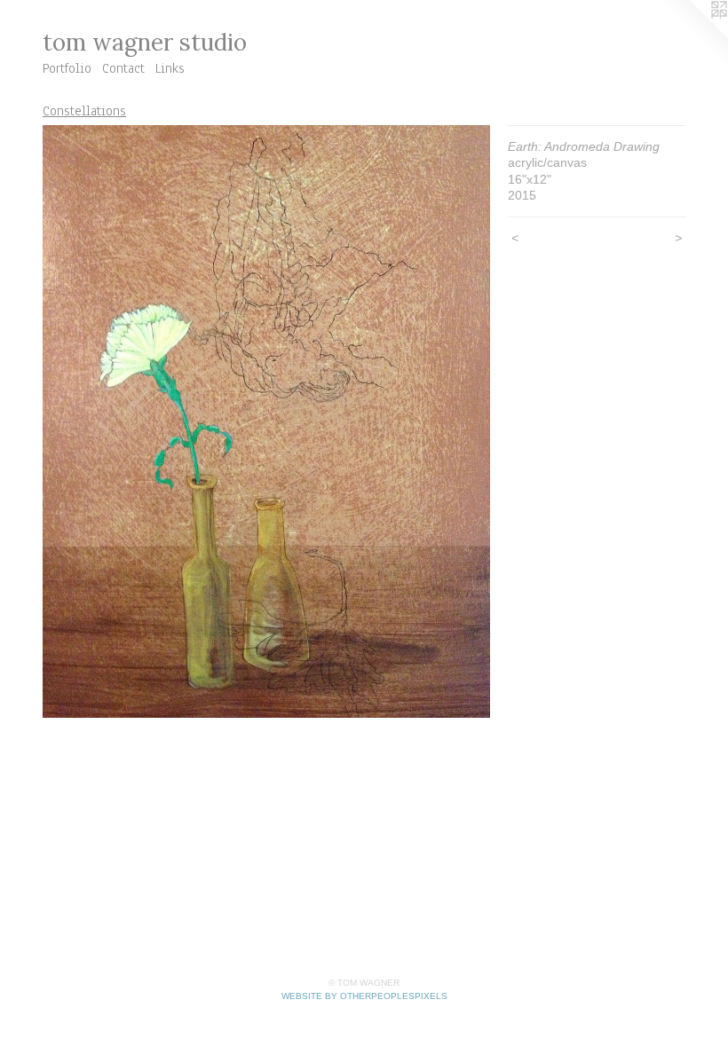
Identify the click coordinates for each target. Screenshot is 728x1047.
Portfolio (67, 68)
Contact (123, 68)
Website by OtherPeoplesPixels (364, 996)
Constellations (84, 111)
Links (170, 68)
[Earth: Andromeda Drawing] (266, 421)
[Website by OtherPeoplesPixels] (692, 35)
